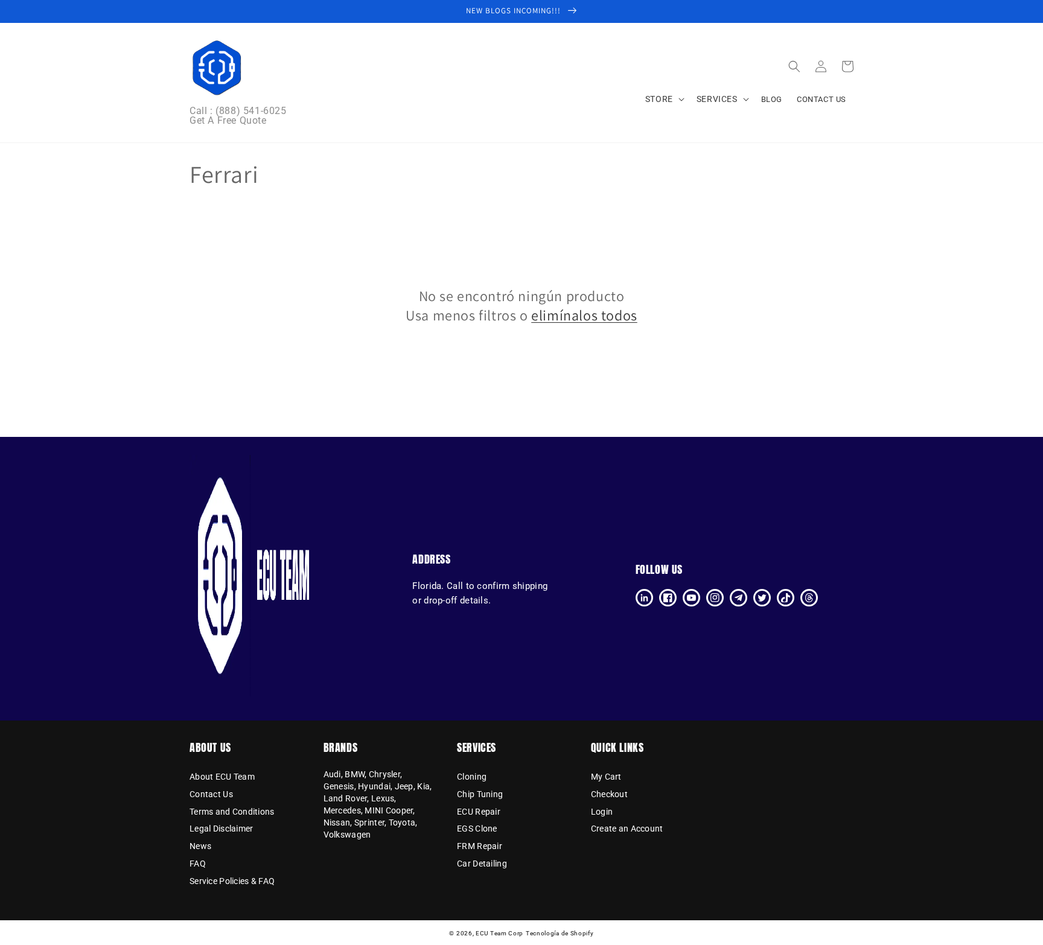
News (200, 846)
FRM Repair (479, 846)
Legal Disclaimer (221, 828)
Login (602, 811)
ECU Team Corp (499, 933)
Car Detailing (482, 863)
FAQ (198, 863)
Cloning (471, 777)
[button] (794, 66)
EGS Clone (477, 828)
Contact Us (211, 794)
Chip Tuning (480, 794)
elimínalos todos (584, 315)
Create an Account (627, 828)
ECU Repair (478, 811)
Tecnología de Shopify (560, 933)
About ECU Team (222, 777)
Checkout (609, 794)
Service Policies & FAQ (232, 881)
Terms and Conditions (232, 811)
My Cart (606, 777)
